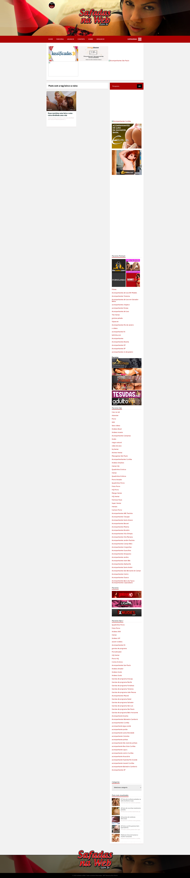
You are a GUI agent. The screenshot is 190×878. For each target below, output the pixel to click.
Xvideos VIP (116, 638)
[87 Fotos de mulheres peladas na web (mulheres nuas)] (116, 802)
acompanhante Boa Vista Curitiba (123, 746)
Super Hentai (116, 503)
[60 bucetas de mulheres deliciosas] (116, 820)
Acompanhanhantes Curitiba (122, 459)
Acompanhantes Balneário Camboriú (125, 719)
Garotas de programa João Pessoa (124, 692)
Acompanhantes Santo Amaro (122, 520)
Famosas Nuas (117, 500)
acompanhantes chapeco (121, 305)
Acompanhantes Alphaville (121, 564)
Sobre (90, 39)
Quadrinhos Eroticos (119, 469)
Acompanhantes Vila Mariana (122, 537)
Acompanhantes (117, 338)
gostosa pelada (117, 318)
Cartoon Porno (117, 510)
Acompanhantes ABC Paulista (122, 513)
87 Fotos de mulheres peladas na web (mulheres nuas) (131, 800)
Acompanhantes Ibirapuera (121, 554)
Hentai (114, 473)
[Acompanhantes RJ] (133, 260)
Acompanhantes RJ (118, 645)
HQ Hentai (115, 496)
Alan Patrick (114, 875)
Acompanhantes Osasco (120, 577)
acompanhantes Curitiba (120, 723)
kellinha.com (116, 335)
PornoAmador (117, 652)
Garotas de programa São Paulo (123, 709)
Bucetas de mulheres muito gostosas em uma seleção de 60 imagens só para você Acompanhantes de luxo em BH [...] (131, 820)
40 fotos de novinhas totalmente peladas (131, 808)
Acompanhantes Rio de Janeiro (123, 325)
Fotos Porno (116, 486)
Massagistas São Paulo (120, 456)
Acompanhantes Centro (120, 574)
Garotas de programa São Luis (122, 706)
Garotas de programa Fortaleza (123, 685)
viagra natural (117, 442)
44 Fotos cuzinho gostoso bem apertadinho (130, 826)
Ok (139, 86)
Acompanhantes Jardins (120, 557)
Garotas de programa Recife (122, 682)
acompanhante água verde (121, 726)
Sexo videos (116, 425)
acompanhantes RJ (118, 332)
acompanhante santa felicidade (123, 733)
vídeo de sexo (117, 446)
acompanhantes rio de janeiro (122, 352)
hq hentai (115, 449)
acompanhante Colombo (120, 736)
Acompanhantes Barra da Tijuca (123, 581)
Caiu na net (116, 412)
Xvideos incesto (117, 432)
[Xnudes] (127, 610)
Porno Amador (117, 479)
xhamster (115, 415)
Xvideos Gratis (117, 672)
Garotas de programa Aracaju (122, 679)
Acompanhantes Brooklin (121, 530)
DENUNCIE (100, 39)
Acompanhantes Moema (120, 527)
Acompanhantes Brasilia (120, 342)
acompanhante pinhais (120, 739)
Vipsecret (115, 321)
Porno (114, 419)
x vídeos (115, 328)
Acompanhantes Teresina (121, 296)
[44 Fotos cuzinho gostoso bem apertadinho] (116, 829)
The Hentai (116, 315)
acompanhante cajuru (119, 750)
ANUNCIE (70, 39)
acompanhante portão (120, 729)
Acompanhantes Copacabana (122, 582)
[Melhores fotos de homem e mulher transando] (116, 838)
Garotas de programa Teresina (122, 689)
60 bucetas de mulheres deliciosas (128, 817)
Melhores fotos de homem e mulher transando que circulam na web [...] (131, 838)
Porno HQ (115, 658)
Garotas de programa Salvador (123, 702)
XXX (113, 422)
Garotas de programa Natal (121, 699)
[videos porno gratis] (119, 274)
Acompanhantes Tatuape (121, 517)
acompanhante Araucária (121, 756)
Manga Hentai (117, 493)
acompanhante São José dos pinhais (124, 743)
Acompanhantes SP (118, 348)
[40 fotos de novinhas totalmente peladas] (116, 811)
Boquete (50, 109)
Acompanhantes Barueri (120, 523)
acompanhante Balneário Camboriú (124, 766)
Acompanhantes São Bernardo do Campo (126, 571)
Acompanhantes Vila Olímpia (122, 533)
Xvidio (114, 439)
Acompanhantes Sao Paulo (121, 665)
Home (50, 39)
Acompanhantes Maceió (120, 696)
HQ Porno (115, 490)
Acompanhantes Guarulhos (121, 550)
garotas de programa (119, 648)
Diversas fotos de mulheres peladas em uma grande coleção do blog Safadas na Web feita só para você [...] (131, 802)
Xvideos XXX (116, 631)
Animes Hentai (117, 452)
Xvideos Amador (117, 669)
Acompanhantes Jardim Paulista (123, 540)
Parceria (60, 39)
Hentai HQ (115, 466)
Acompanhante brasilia (120, 716)
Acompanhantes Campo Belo (122, 544)
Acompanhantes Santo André (122, 567)
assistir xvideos (117, 642)
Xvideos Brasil (117, 429)
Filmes (114, 289)
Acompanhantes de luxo (120, 311)
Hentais (114, 506)
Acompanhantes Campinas (121, 436)
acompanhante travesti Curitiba (123, 763)
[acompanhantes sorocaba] (127, 181)
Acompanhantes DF (119, 345)
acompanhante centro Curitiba (122, 753)
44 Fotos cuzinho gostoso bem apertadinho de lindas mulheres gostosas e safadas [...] (131, 829)
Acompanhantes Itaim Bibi (121, 560)
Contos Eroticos (117, 662)
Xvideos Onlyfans (118, 463)
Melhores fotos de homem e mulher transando (129, 835)
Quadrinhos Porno (118, 483)
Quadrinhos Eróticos (119, 476)
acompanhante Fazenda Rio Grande (124, 760)
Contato (81, 39)
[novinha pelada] (127, 601)
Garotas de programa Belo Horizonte (125, 712)
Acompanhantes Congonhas (122, 547)
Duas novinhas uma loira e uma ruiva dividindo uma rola (60, 114)
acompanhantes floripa (120, 308)
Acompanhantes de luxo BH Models (124, 293)
